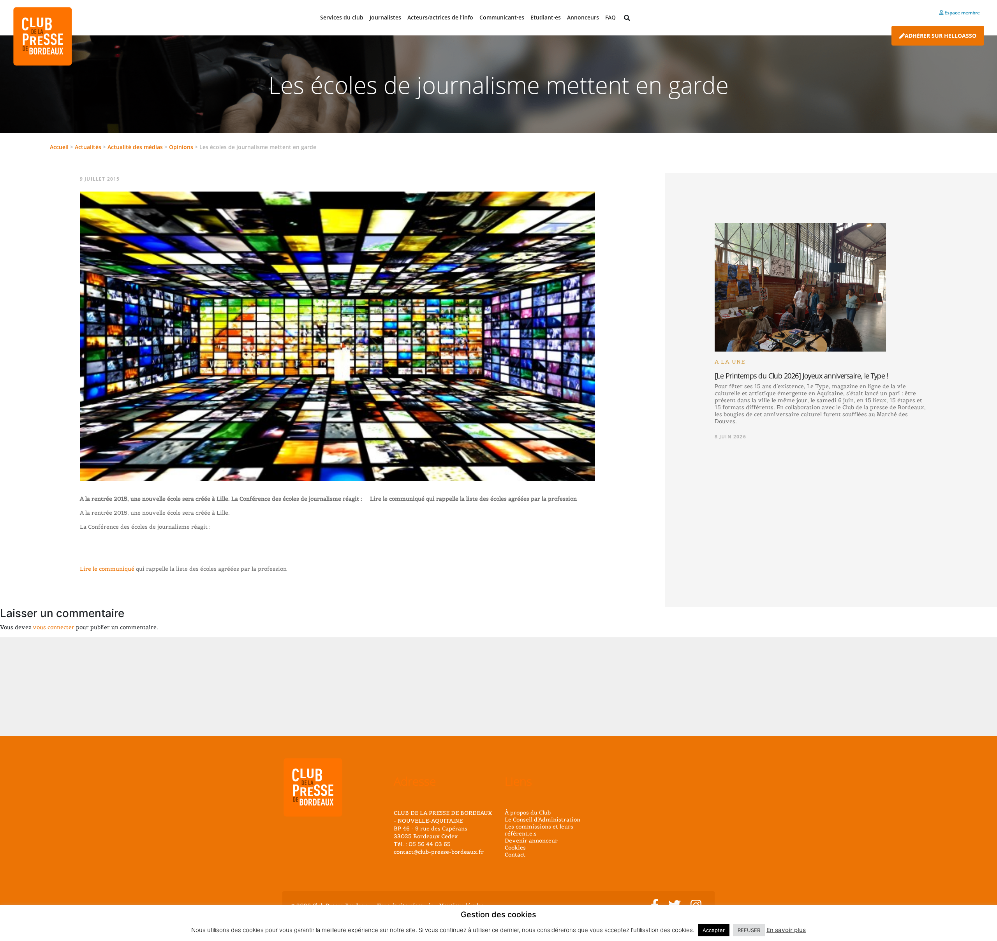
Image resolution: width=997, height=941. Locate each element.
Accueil (59, 147)
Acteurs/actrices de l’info (440, 17)
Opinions (181, 147)
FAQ (610, 17)
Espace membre (961, 12)
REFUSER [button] (749, 930)
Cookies (515, 847)
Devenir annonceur (531, 840)
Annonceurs (583, 17)
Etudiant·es (545, 17)
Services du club (341, 17)
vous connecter (53, 627)
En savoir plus (786, 930)
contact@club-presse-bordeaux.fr (439, 851)
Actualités (88, 147)
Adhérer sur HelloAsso (940, 35)
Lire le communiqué (107, 568)
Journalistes (385, 17)
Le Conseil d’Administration (542, 819)
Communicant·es (501, 17)
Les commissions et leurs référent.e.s (539, 830)
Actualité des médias (135, 147)
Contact (515, 854)
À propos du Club (528, 812)
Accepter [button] (714, 930)
